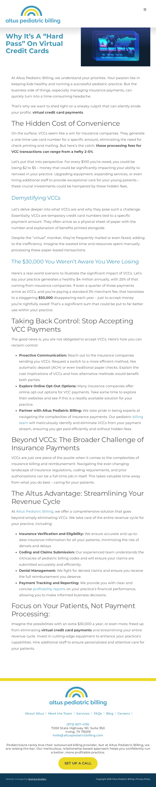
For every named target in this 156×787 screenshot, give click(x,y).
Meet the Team (60, 713)
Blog (109, 713)
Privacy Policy (143, 779)
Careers (124, 713)
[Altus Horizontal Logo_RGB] (33, 8)
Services (82, 713)
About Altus (34, 713)
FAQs (98, 713)
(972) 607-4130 (78, 724)
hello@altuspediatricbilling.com (78, 735)
